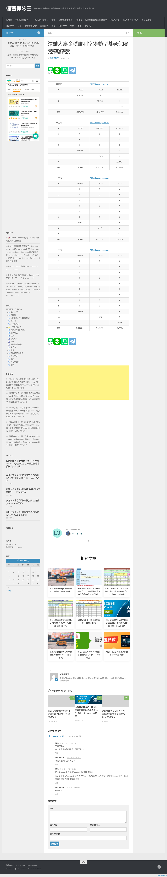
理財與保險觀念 (65, 20)
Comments (57, 736)
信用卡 (79, 20)
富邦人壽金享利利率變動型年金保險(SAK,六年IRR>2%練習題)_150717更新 (22, 478)
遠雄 (50, 33)
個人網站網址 (55, 834)
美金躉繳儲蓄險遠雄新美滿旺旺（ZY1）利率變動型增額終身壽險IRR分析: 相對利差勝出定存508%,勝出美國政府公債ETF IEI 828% (88, 594)
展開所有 (9, 309)
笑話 (72, 26)
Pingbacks (75, 736)
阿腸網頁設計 (162, 875)
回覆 (56, 753)
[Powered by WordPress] (15, 869)
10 (9, 576)
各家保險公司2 (39, 20)
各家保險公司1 (21, 20)
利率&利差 (114, 20)
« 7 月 (8, 591)
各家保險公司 (16, 327)
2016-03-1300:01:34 (74, 758)
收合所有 (18, 309)
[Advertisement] (88, 382)
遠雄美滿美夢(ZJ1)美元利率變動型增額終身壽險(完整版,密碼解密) (113, 714)
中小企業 (14, 312)
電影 (79, 26)
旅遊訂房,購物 (31, 26)
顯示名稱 (54, 825)
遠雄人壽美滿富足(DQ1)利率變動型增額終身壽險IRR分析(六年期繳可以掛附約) (116, 591)
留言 (52, 809)
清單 (54, 26)
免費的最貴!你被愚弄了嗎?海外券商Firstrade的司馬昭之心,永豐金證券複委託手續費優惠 (22, 463)
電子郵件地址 (95, 825)
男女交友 (63, 26)
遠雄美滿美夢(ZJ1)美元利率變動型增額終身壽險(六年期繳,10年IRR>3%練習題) (117, 623)
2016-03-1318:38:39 (74, 787)
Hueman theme (35, 869)
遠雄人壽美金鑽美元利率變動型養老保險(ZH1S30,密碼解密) (61, 655)
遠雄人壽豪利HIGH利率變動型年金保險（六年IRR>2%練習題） (89, 655)
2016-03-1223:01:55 (68, 743)
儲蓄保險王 (19, 8)
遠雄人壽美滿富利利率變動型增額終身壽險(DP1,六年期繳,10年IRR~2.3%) (61, 623)
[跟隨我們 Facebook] (38, 32)
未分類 (88, 26)
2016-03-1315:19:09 (68, 769)
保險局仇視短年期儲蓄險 (96, 20)
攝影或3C (10, 26)
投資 (53, 20)
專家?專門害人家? (130, 20)
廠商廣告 (44, 26)
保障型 (9, 20)
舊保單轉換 (146, 20)
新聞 (19, 26)
